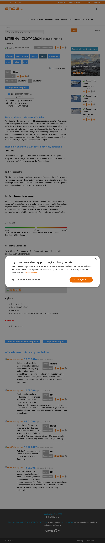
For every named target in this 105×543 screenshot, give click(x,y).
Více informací (31, 272)
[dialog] (52, 271)
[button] (26, 280)
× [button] (96, 259)
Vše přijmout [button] (81, 279)
